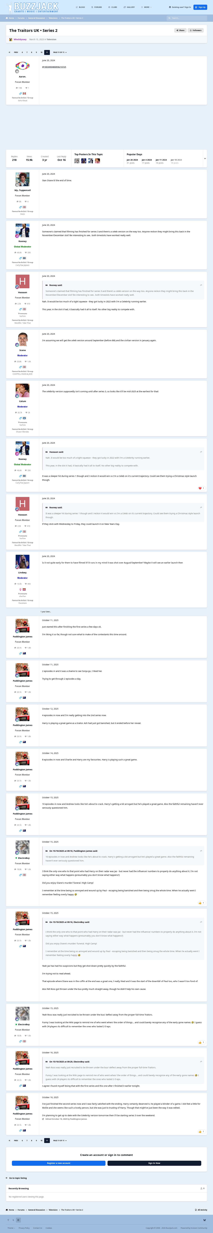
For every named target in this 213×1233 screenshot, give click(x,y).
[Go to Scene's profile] (22, 339)
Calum (22, 401)
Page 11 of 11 (59, 52)
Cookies (49, 1228)
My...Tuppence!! (22, 190)
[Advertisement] (106, 127)
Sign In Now (154, 1163)
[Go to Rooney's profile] (90, 160)
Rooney (23, 241)
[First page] (9, 52)
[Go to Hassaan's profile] (22, 281)
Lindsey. (22, 572)
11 (47, 52)
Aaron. (22, 76)
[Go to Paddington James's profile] (22, 625)
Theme (11, 1228)
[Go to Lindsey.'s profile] (83, 160)
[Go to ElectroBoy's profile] (76, 160)
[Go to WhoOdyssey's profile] (10, 39)
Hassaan (22, 292)
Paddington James (22, 636)
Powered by (194, 1228)
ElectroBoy (24, 857)
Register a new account (58, 1163)
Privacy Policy (24, 1228)
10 (41, 52)
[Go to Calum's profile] (97, 160)
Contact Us (37, 1228)
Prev (16, 52)
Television (51, 39)
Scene (22, 350)
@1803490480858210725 (54, 66)
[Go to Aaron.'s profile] (22, 66)
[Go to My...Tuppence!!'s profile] (22, 179)
